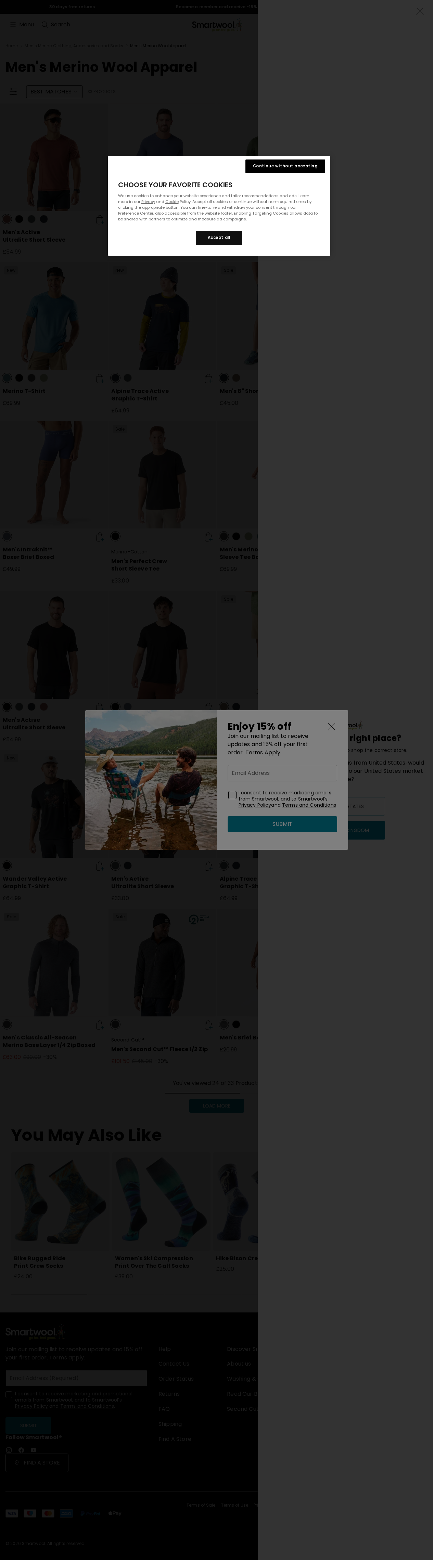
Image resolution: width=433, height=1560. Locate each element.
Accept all (219, 237)
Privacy (148, 201)
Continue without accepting (285, 166)
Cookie (172, 201)
